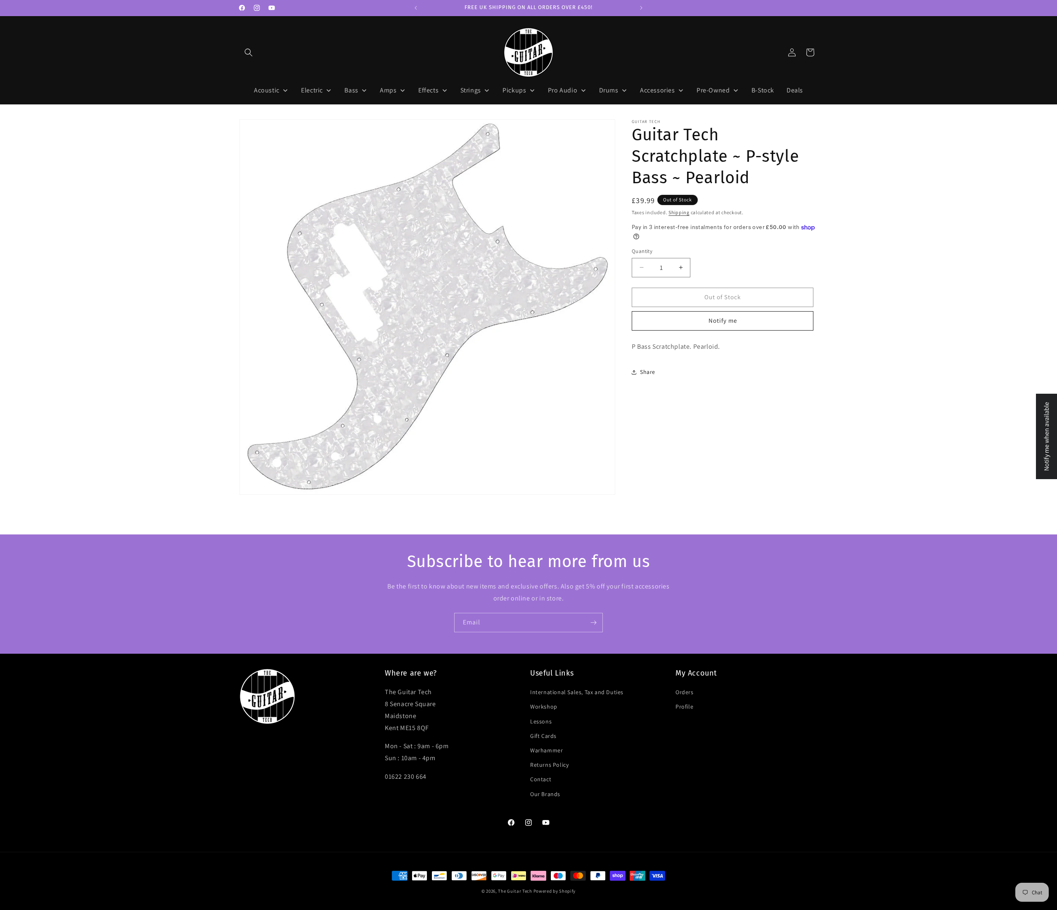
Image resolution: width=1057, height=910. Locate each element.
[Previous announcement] (416, 8)
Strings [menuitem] (470, 90)
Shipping (679, 212)
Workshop (543, 706)
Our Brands (545, 794)
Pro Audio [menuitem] (562, 90)
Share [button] (647, 372)
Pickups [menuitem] (514, 90)
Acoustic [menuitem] (267, 90)
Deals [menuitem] (795, 90)
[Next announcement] (641, 8)
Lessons (541, 721)
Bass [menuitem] (351, 90)
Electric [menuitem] (312, 90)
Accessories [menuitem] (657, 90)
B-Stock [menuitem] (762, 90)
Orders (684, 692)
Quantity (642, 251)
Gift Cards (543, 736)
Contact (540, 779)
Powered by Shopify (554, 891)
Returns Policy (549, 764)
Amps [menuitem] (388, 90)
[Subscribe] (593, 622)
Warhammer (546, 750)
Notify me (723, 320)
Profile (684, 706)
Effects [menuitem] (428, 90)
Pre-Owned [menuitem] (713, 90)
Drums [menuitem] (609, 90)
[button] (248, 52)
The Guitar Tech (515, 891)
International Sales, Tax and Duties (576, 692)
